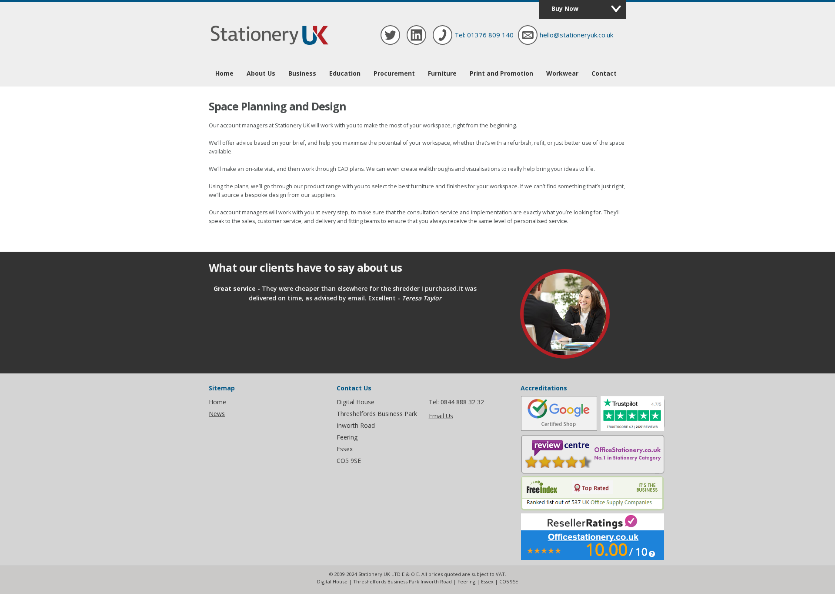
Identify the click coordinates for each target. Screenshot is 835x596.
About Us (261, 73)
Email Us (441, 416)
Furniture (442, 73)
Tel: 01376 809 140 (484, 34)
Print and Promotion (501, 73)
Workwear (562, 73)
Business (302, 73)
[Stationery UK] (270, 44)
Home (224, 73)
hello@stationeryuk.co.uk (576, 34)
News (217, 414)
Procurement (394, 73)
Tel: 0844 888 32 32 (456, 402)
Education (345, 73)
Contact (604, 73)
